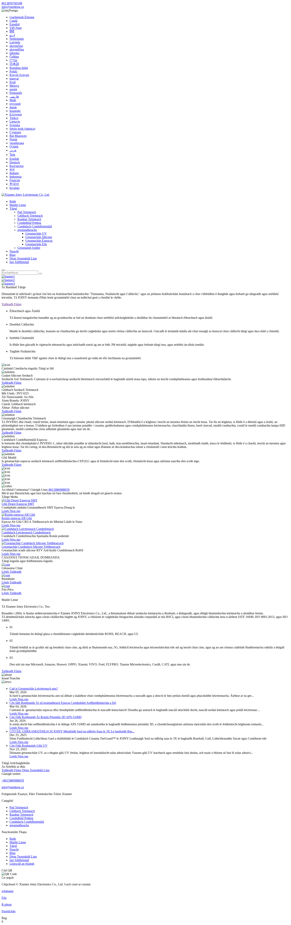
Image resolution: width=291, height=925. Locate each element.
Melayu (14, 85)
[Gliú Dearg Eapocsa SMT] (19, 500)
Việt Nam (16, 28)
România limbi (19, 68)
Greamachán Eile (36, 244)
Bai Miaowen (18, 135)
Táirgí (13, 208)
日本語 (14, 64)
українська (17, 143)
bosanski (15, 111)
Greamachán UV (36, 233)
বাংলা (12, 169)
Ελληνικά (16, 114)
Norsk (13, 139)
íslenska (14, 53)
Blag (12, 255)
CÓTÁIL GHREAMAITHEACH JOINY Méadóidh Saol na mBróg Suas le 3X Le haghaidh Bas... (72, 731)
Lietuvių (15, 121)
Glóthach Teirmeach (30, 215)
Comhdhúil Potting (29, 222)
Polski (13, 71)
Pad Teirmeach (26, 212)
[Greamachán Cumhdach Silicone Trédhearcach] (33, 543)
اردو (12, 35)
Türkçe (14, 118)
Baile (13, 201)
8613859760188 (12, 3)
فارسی (14, 96)
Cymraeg (15, 132)
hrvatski (14, 188)
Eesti (13, 82)
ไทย (12, 154)
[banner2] (8, 280)
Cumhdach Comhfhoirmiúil (34, 226)
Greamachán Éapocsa (38, 240)
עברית (13, 60)
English (14, 158)
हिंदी (12, 31)
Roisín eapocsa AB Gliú (17, 518)
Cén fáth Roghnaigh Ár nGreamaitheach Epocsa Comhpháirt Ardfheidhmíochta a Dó (63, 702)
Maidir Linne (18, 205)
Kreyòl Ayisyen (19, 75)
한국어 (14, 184)
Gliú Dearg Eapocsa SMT (18, 504)
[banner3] (8, 283)
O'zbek (14, 146)
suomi (13, 89)
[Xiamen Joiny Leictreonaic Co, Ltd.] (26, 194)
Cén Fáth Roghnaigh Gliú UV (29, 745)
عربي (13, 150)
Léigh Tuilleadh (11, 571)
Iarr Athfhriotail (19, 262)
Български (17, 166)
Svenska (15, 125)
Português (16, 93)
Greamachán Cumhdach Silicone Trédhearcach (31, 546)
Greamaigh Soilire (28, 247)
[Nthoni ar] (3, 269)
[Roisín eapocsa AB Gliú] (18, 514)
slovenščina (17, 49)
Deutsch (15, 162)
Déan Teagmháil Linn (23, 258)
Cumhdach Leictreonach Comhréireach (26, 532)
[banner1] (8, 276)
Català (13, 20)
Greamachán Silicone (38, 237)
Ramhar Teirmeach (29, 219)
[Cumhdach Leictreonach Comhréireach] (28, 529)
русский (15, 103)
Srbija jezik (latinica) (22, 128)
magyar (14, 78)
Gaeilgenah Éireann (22, 17)
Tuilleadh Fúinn (11, 304)
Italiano (14, 173)
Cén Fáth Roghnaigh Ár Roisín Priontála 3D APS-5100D (46, 717)
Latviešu (15, 42)
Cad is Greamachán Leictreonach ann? (34, 688)
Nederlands (17, 38)
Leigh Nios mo (11, 511)
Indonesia (16, 176)
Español (15, 24)
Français (15, 180)
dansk (13, 107)
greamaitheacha (27, 230)
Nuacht (14, 251)
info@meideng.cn (13, 7)
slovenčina (16, 46)
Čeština (14, 56)
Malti (13, 100)
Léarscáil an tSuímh (22, 863)
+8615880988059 (58, 489)
